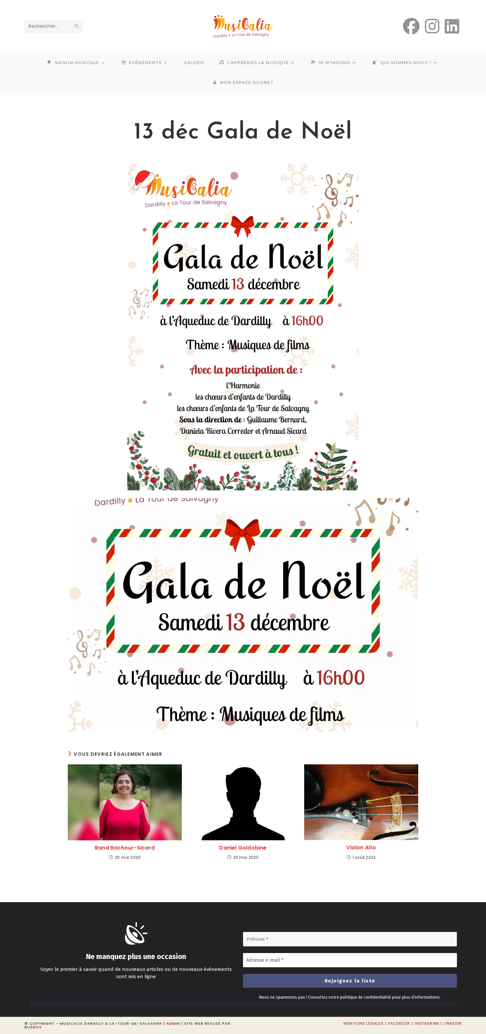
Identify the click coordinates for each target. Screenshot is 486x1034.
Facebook (399, 1023)
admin (173, 1023)
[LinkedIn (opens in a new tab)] (452, 26)
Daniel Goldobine (242, 848)
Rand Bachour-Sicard (125, 848)
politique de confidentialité (365, 997)
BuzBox (33, 1027)
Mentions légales (364, 1023)
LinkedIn (453, 1023)
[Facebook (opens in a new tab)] (411, 26)
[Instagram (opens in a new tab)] (432, 26)
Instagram (427, 1023)
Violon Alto (361, 847)
